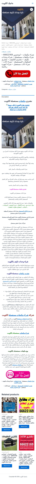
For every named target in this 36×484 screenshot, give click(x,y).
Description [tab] (5, 97)
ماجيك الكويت (7, 3)
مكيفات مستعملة (16, 365)
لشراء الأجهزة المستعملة (9, 281)
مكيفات (22, 101)
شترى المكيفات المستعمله (25, 84)
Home (3, 43)
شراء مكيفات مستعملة (18, 315)
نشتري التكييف (18, 82)
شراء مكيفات (30, 81)
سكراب (29, 43)
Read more (7, 429)
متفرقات (4, 51)
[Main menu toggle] (32, 3)
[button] (31, 9)
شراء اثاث (13, 84)
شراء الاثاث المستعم (24, 211)
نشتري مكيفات (24, 274)
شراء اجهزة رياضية (15, 85)
